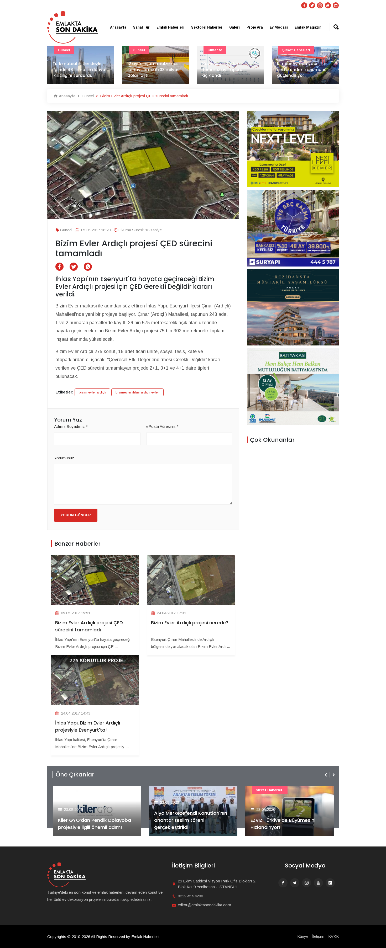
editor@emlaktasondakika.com (204, 905)
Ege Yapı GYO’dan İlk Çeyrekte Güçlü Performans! (293, 823)
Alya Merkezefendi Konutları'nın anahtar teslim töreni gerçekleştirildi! (101, 820)
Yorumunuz (64, 458)
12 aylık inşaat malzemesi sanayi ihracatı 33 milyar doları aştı (153, 69)
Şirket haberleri (296, 50)
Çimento (214, 50)
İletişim (318, 936)
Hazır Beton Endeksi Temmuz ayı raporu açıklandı (222, 69)
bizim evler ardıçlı (92, 392)
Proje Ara (255, 27)
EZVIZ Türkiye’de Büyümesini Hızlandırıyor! (193, 823)
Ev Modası (279, 27)
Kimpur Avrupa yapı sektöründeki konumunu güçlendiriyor (302, 69)
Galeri (234, 27)
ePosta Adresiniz (162, 426)
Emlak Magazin (308, 27)
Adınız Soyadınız (71, 426)
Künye (302, 936)
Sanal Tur (141, 27)
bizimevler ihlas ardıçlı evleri (137, 392)
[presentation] (326, 774)
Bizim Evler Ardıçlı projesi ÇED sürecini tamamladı (89, 626)
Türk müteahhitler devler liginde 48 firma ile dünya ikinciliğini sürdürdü (79, 69)
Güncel (64, 50)
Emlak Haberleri (170, 27)
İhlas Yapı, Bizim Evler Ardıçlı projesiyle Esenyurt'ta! (87, 726)
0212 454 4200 (190, 896)
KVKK (333, 936)
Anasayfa (118, 27)
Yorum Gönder (76, 515)
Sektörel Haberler (206, 27)
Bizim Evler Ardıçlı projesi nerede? (189, 622)
